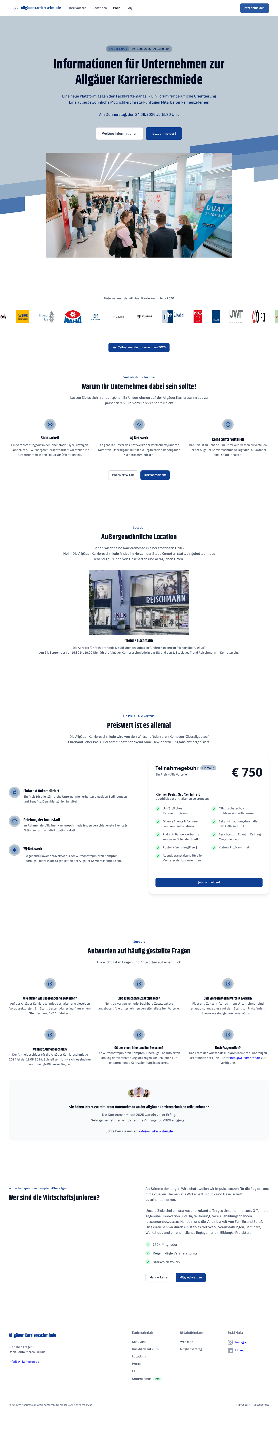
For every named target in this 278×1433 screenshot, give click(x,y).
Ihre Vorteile (77, 8)
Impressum (243, 1404)
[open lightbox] (139, 205)
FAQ (129, 8)
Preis (116, 8)
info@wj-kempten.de (245, 1058)
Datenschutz (261, 1404)
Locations (100, 8)
